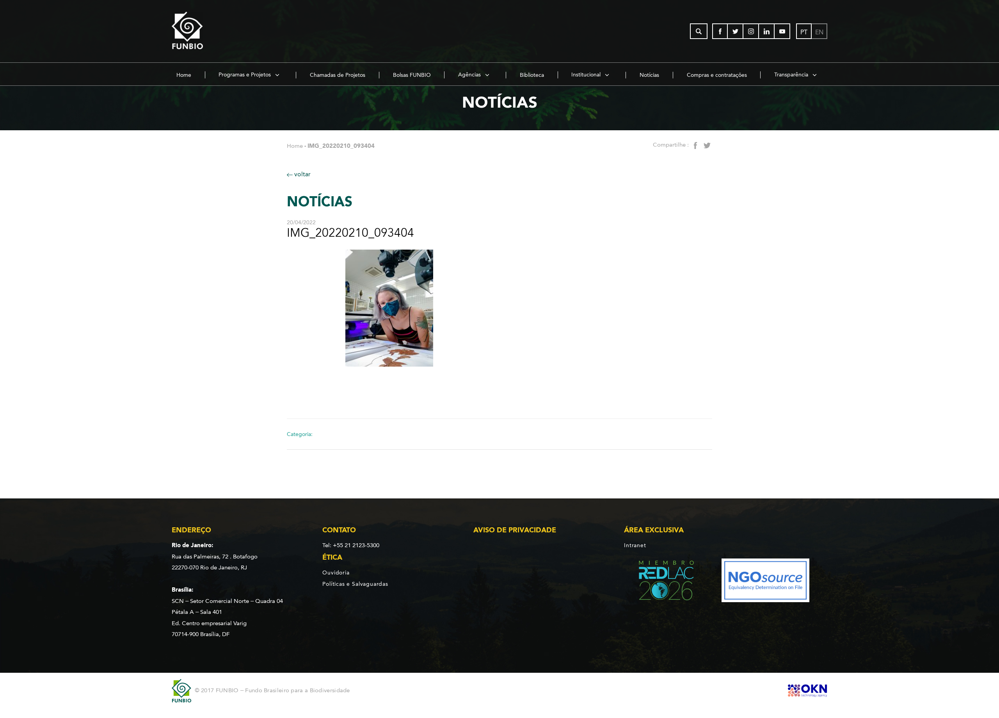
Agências (470, 74)
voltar (302, 174)
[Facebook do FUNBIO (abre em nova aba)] (720, 31)
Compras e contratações (717, 75)
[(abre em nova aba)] (660, 581)
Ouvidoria (335, 572)
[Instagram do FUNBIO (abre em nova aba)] (751, 31)
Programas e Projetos (245, 74)
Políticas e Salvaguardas (355, 584)
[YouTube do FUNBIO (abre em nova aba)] (782, 31)
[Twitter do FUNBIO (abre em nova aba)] (735, 31)
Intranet (635, 545)
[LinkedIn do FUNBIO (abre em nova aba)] (767, 31)
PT (803, 32)
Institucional (586, 74)
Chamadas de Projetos (337, 75)
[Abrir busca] (698, 31)
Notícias (649, 75)
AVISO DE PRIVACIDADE (514, 530)
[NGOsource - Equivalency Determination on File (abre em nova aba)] (765, 581)
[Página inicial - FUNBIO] (209, 31)
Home (183, 75)
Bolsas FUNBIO (412, 75)
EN (819, 32)
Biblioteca (532, 75)
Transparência (792, 74)
